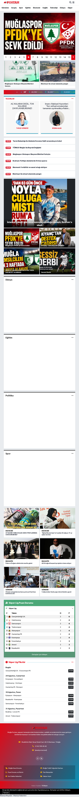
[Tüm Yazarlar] (72, 99)
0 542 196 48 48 (41, 746)
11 (51, 57)
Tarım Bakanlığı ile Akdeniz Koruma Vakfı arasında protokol (37, 141)
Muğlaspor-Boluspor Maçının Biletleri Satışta (31, 154)
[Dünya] (72, 280)
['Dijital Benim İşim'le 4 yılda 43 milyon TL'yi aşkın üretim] (57, 518)
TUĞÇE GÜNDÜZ (22, 128)
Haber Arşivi (47, 776)
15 (69, 57)
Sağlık (45, 8)
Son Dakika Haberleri (15, 776)
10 (46, 57)
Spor (21, 8)
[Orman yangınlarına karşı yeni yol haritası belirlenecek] (21, 577)
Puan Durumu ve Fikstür (15, 772)
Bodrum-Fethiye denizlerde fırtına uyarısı (30, 161)
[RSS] (41, 758)
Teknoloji (54, 8)
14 (65, 57)
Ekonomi (36, 8)
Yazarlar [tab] (10, 99)
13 (60, 57)
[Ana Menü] (73, 3)
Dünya (62, 8)
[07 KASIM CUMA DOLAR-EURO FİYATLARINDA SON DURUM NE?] (21, 518)
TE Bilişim (45, 785)
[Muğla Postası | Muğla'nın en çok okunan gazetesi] (11, 2)
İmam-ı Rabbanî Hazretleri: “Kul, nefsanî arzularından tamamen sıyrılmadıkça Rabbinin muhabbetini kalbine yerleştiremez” (57, 106)
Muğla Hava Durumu (15, 768)
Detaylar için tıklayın (39, 654)
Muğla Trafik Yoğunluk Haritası (53, 768)
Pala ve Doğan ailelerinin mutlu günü (19, 563)
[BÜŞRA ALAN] (56, 118)
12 (56, 57)
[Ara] (70, 3)
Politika (10, 395)
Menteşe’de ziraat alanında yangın (27, 174)
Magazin (9, 561)
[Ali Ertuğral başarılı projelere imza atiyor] (57, 548)
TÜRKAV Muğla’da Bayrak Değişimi (27, 148)
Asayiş (14, 8)
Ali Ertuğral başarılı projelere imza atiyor (56, 563)
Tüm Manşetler (48, 772)
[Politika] (72, 396)
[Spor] (72, 453)
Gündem (5, 8)
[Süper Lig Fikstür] (72, 662)
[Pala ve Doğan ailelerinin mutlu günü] (21, 548)
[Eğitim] (72, 338)
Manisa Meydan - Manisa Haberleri (13, 796)
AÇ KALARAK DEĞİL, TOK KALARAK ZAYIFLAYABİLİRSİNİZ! (22, 106)
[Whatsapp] (37, 758)
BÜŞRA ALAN (56, 128)
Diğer (70, 8)
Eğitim (28, 8)
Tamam (6, 793)
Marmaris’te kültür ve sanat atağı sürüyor (30, 167)
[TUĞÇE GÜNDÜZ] (22, 118)
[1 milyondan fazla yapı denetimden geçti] (57, 577)
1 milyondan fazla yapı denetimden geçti (56, 592)
